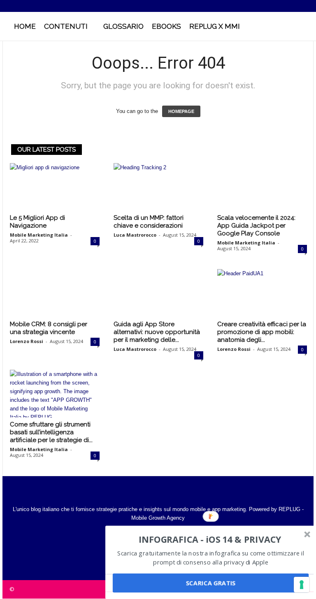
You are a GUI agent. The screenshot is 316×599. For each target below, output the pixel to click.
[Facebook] (256, 6)
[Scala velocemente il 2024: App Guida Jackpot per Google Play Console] (262, 187)
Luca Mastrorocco (135, 235)
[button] (301, 26)
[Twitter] (295, 6)
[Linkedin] (282, 6)
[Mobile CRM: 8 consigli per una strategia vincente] (55, 293)
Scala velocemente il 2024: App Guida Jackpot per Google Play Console (256, 225)
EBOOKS (166, 26)
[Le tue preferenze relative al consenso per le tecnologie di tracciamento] (301, 584)
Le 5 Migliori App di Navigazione (37, 221)
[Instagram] (269, 6)
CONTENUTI (66, 26)
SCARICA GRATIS (210, 583)
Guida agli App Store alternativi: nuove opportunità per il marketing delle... (157, 331)
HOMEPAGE (181, 111)
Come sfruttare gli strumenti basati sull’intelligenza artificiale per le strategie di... (51, 432)
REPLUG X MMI (214, 26)
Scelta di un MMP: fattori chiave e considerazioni (149, 221)
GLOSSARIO (123, 26)
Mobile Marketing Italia (39, 235)
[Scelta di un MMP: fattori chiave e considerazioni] (158, 187)
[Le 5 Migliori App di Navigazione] (55, 187)
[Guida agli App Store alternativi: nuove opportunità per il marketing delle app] (158, 293)
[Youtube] (307, 6)
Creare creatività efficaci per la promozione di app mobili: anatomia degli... (261, 331)
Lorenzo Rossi (26, 341)
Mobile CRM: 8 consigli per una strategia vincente (48, 328)
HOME (25, 26)
